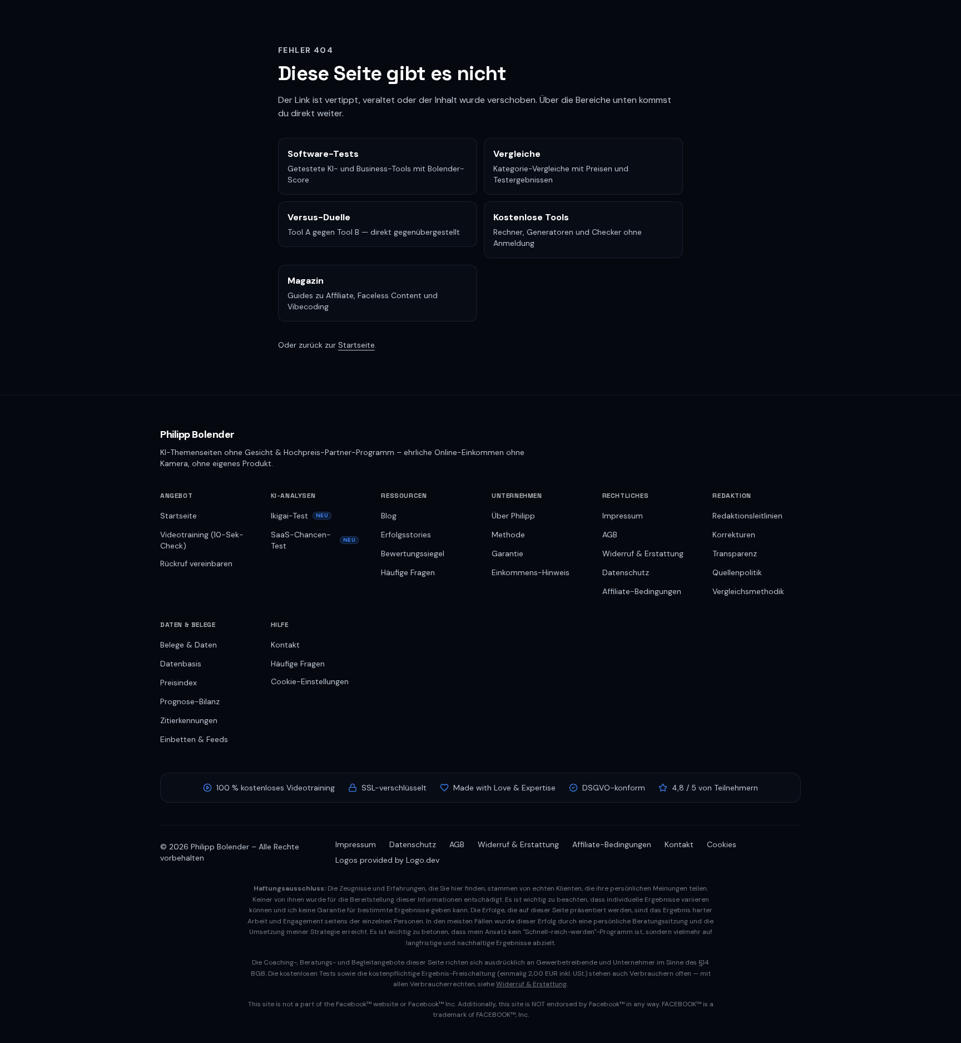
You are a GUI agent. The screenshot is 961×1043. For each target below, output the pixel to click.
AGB (609, 535)
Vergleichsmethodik (748, 591)
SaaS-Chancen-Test (313, 540)
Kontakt (285, 645)
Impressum (622, 516)
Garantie (507, 553)
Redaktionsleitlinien (747, 516)
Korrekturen (733, 535)
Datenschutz (625, 572)
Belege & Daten (188, 645)
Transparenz (734, 553)
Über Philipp (513, 516)
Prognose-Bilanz (190, 701)
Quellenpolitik (737, 572)
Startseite (356, 345)
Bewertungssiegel (412, 553)
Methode (508, 535)
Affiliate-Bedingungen (641, 591)
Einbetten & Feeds (194, 739)
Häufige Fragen (408, 572)
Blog (389, 516)
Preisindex (178, 683)
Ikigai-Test (300, 516)
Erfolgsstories (406, 535)
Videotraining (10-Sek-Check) (202, 540)
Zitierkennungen (188, 720)
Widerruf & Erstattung (642, 553)
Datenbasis (180, 664)
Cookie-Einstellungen (310, 681)
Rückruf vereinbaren (196, 563)
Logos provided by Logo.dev (387, 860)
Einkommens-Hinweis (530, 572)
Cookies (721, 844)
